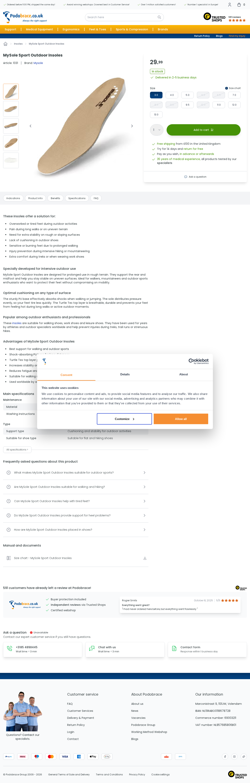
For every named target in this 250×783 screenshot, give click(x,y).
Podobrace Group (143, 725)
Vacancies (138, 718)
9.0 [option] (172, 104)
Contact (28, 735)
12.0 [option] (234, 104)
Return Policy (202, 36)
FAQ (70, 704)
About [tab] (183, 374)
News (134, 711)
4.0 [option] (172, 95)
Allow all (181, 418)
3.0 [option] (156, 95)
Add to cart (201, 130)
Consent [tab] (66, 375)
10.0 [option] (203, 104)
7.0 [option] (234, 95)
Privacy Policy (137, 774)
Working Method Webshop (149, 732)
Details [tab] (125, 374)
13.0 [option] (156, 114)
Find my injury (237, 36)
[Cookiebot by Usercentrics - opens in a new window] (191, 361)
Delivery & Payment (80, 718)
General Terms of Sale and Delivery (69, 774)
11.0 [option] (219, 104)
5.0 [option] (187, 95)
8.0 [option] (156, 104)
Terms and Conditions (109, 774)
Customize (122, 418)
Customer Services (80, 711)
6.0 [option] (203, 95)
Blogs (219, 36)
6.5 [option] (219, 95)
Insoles (18, 43)
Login (70, 732)
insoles (16, 323)
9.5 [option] (187, 104)
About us (137, 704)
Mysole (38, 63)
